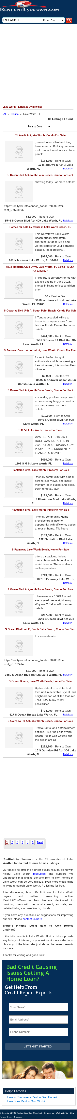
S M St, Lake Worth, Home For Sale (40, 430)
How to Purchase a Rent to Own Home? (32, 1097)
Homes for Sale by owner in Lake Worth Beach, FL (40, 227)
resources (39, 873)
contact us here (32, 918)
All (4, 114)
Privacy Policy (6, 1117)
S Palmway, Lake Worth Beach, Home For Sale (40, 549)
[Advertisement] (38, 64)
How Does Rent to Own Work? (26, 1101)
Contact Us (49, 1113)
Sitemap (18, 1117)
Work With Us (62, 1113)
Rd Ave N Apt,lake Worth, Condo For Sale (40, 135)
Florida (15, 114)
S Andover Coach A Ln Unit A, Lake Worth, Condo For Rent (40, 350)
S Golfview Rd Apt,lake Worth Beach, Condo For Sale (40, 721)
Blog (72, 1113)
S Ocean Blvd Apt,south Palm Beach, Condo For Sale (40, 589)
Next (40, 842)
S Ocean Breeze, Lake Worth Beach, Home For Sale (40, 681)
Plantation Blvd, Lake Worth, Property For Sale (40, 469)
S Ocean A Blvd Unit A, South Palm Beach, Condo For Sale (40, 310)
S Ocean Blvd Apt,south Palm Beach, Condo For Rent (40, 175)
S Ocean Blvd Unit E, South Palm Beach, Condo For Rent (40, 629)
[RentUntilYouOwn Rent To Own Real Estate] (37, 8)
